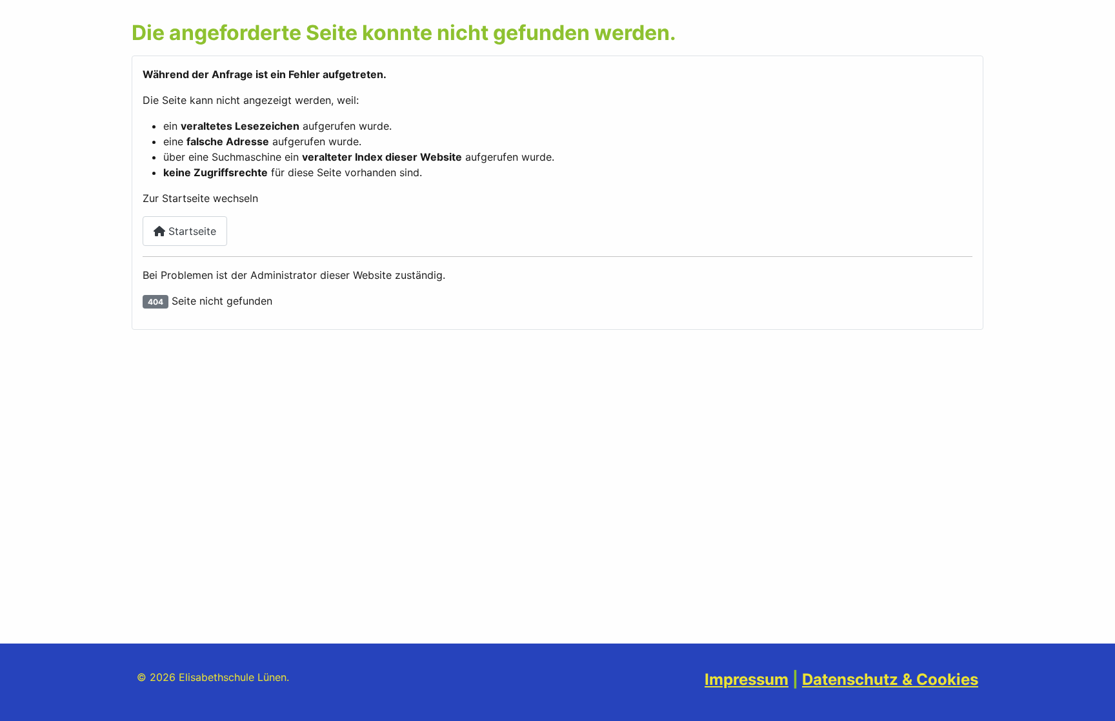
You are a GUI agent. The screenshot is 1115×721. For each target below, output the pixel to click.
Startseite (190, 231)
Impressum (747, 679)
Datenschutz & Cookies (890, 679)
